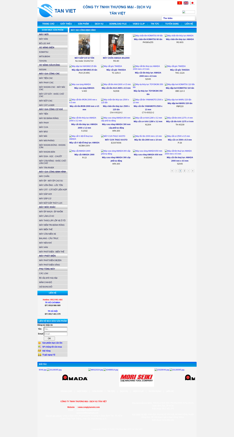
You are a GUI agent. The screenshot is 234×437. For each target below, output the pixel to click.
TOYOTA (43, 61)
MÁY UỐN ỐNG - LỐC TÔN (51, 185)
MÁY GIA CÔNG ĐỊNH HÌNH (52, 172)
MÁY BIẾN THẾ (46, 229)
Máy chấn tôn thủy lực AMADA (180, 39)
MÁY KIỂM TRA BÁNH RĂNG (51, 225)
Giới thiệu (66, 24)
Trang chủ (48, 24)
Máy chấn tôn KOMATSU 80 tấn (148, 39)
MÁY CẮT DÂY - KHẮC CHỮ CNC (51, 95)
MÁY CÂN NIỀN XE (47, 234)
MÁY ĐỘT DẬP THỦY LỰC (51, 203)
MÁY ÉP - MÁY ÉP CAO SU (51, 181)
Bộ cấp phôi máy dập (48, 278)
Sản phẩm (83, 24)
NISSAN (42, 69)
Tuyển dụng (172, 24)
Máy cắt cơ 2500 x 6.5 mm (180, 140)
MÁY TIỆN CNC (46, 78)
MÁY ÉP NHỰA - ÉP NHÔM (51, 212)
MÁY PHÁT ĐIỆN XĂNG (49, 265)
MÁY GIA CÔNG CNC (49, 73)
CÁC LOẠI (43, 273)
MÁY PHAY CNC (46, 83)
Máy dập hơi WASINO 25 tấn (84, 70)
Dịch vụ (99, 24)
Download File (118, 24)
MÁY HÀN (43, 39)
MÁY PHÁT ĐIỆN (47, 256)
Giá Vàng (46, 351)
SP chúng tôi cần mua (52, 347)
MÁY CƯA (43, 127)
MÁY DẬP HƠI (45, 194)
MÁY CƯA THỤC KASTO (116, 140)
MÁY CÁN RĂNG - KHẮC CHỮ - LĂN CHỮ (53, 162)
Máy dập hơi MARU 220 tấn (180, 103)
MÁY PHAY (44, 123)
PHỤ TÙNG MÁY (47, 269)
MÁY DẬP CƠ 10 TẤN (84, 58)
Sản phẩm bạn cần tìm (52, 343)
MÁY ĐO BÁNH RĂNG (49, 118)
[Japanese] (192, 4)
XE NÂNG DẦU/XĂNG (49, 65)
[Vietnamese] (179, 4)
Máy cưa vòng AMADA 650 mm (148, 155)
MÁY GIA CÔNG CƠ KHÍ (51, 109)
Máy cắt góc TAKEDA (116, 70)
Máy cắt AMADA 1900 (84, 155)
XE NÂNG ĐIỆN (46, 47)
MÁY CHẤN (44, 176)
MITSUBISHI (44, 56)
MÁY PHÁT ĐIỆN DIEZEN (50, 260)
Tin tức (155, 24)
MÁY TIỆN (43, 114)
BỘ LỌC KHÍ (44, 43)
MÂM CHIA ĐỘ (45, 282)
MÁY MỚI (44, 34)
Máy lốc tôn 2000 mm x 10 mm (148, 140)
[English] (186, 4)
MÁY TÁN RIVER (46, 168)
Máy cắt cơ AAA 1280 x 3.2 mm (148, 121)
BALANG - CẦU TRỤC (49, 238)
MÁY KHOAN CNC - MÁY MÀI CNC (52, 88)
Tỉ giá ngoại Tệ (48, 355)
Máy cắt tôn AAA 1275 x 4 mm (180, 121)
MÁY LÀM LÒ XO (46, 216)
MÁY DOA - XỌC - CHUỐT (50, 156)
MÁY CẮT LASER (46, 105)
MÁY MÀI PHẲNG (46, 141)
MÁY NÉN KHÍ (45, 243)
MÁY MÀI (43, 136)
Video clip (139, 24)
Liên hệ (189, 24)
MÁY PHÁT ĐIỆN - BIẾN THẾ (51, 252)
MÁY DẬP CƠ (45, 198)
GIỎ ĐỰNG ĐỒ (45, 287)
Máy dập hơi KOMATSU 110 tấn (180, 88)
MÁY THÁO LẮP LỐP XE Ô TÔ (52, 220)
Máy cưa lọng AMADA (84, 88)
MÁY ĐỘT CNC (46, 101)
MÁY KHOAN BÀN (47, 152)
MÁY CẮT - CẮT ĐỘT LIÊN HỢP (53, 190)
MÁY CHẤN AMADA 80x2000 (116, 58)
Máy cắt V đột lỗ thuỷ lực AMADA (84, 143)
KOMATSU (43, 52)
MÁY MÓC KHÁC (47, 207)
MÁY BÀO (43, 132)
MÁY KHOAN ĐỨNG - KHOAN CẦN (52, 146)
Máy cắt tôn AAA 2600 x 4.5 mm (116, 88)
